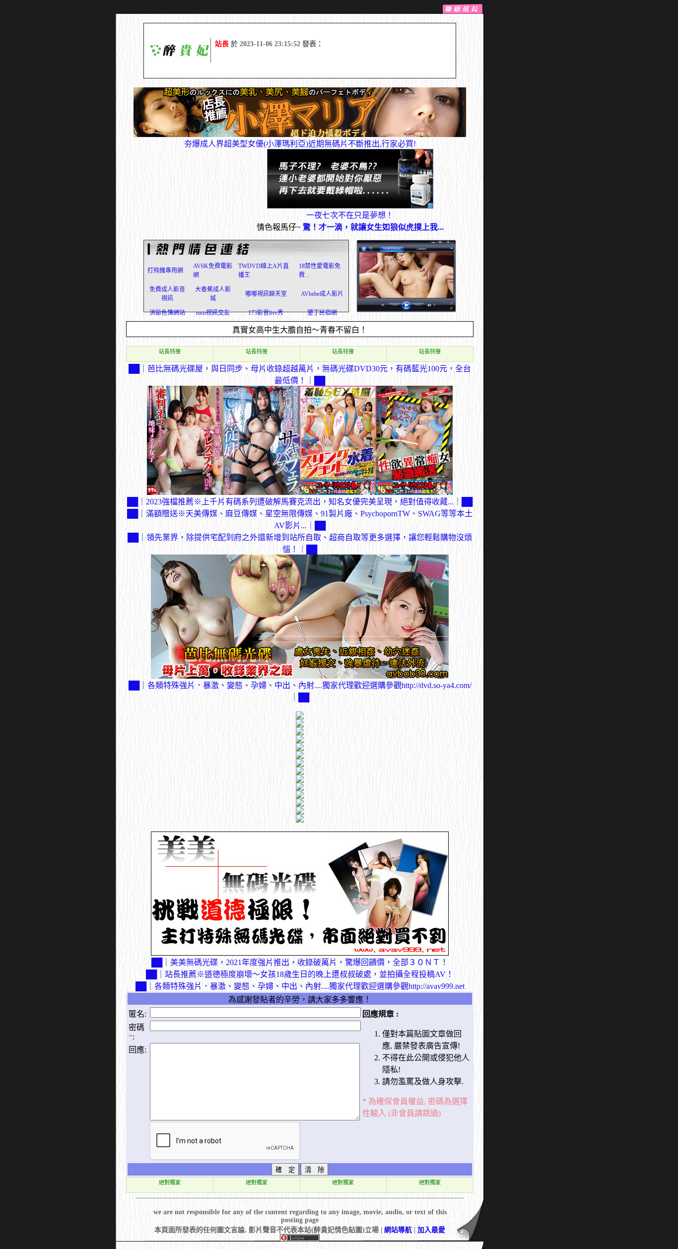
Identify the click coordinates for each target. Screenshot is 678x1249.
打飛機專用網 (165, 270)
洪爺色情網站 (167, 312)
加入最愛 (431, 1230)
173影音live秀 (265, 312)
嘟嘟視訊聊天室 (266, 293)
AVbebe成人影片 (322, 293)
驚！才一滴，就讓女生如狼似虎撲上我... (373, 227)
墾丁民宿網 (322, 312)
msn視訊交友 (213, 312)
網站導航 (398, 1230)
